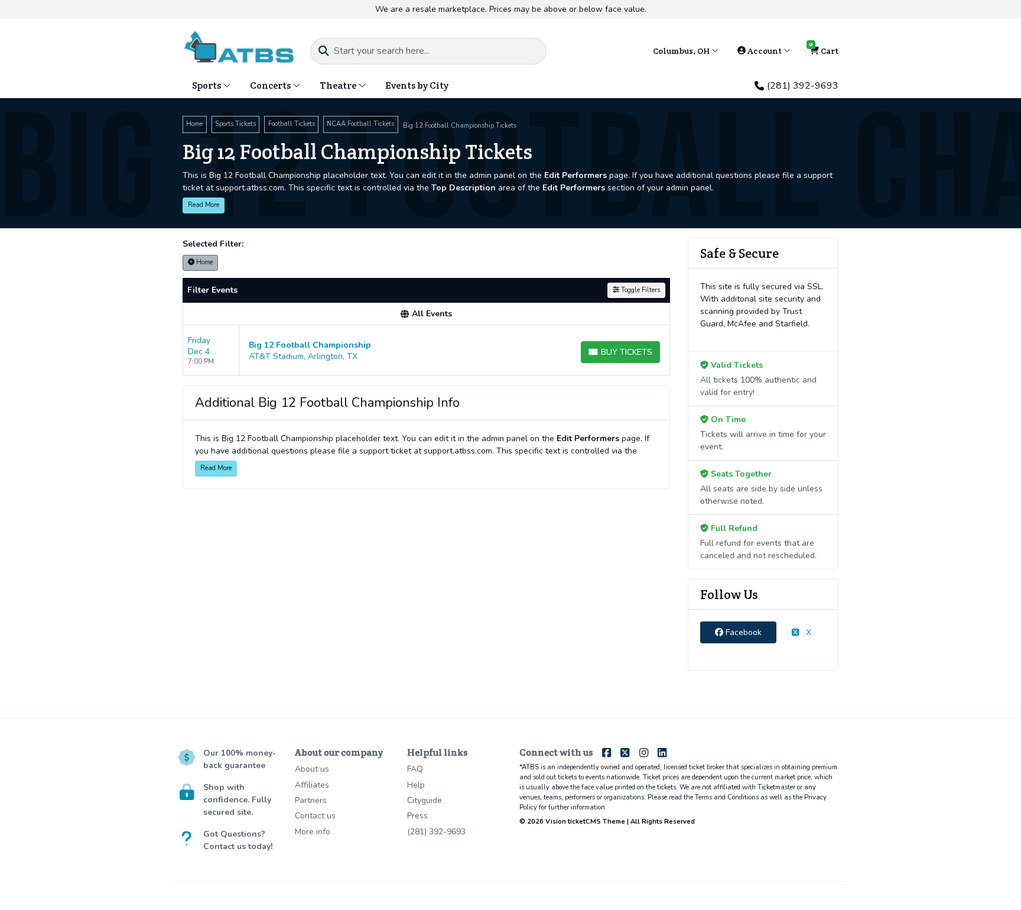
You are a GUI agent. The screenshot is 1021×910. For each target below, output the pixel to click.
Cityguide (424, 800)
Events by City (416, 85)
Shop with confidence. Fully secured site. (237, 800)
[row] (426, 350)
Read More (203, 204)
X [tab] (807, 632)
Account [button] (764, 51)
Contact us (315, 815)
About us (312, 769)
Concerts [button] (271, 85)
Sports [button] (207, 85)
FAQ (415, 769)
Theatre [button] (339, 85)
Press (417, 815)
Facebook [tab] (742, 632)
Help (416, 785)
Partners (311, 800)
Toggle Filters (639, 290)
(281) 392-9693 (802, 85)
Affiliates (312, 785)
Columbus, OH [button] (682, 51)
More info (312, 831)
